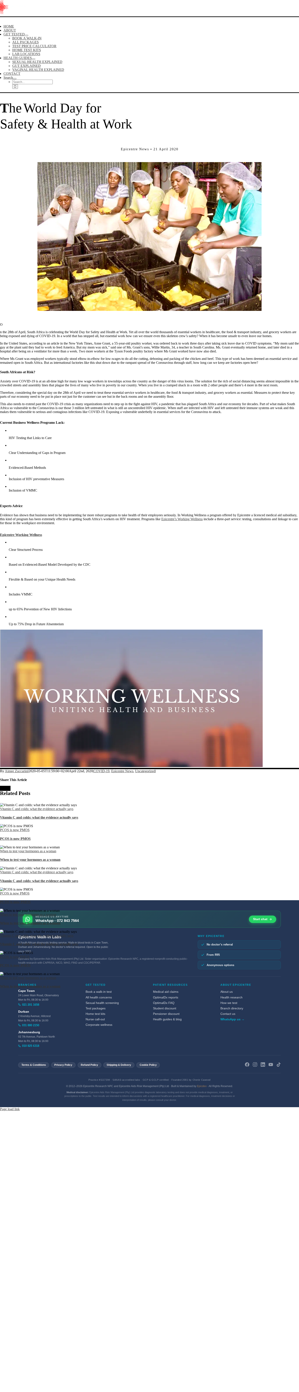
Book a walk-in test (99, 991)
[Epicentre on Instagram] (255, 1065)
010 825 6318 (30, 1045)
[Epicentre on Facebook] (247, 1065)
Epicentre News (122, 771)
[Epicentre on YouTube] (271, 1065)
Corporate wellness (99, 1024)
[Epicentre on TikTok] (278, 1065)
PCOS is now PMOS (15, 830)
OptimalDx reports (165, 997)
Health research (231, 997)
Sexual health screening (102, 1003)
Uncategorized (145, 771)
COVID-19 (101, 771)
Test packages (96, 1008)
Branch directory (231, 1008)
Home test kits (95, 1014)
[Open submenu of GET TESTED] (26, 35)
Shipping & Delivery (119, 1064)
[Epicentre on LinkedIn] (263, 1065)
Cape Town (26, 991)
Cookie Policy (148, 1064)
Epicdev (202, 1086)
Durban (23, 1011)
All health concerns (99, 997)
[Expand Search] (14, 78)
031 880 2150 (30, 1025)
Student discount (164, 1008)
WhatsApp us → (232, 1019)
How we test (228, 1003)
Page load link (10, 1109)
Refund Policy (89, 1064)
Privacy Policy (63, 1064)
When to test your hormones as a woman (28, 851)
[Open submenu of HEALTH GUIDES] (33, 59)
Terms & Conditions (33, 1064)
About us (226, 991)
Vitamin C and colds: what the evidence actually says (36, 809)
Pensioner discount (166, 1014)
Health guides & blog (167, 1019)
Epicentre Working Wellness (21, 535)
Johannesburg (29, 1032)
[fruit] (149, 310)
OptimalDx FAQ (163, 1003)
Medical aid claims (165, 991)
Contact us (227, 1014)
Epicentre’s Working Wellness (182, 519)
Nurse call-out (95, 1019)
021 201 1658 (30, 1004)
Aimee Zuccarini (16, 771)
